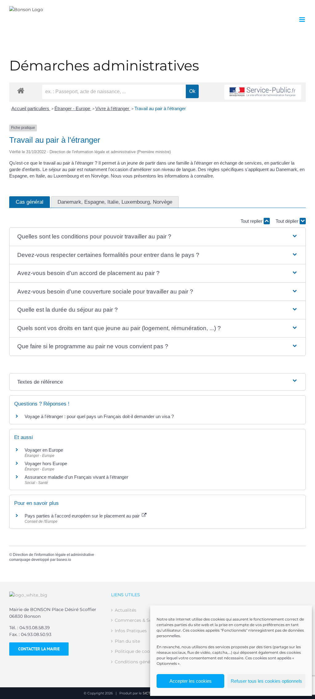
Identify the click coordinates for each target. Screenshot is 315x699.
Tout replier (252, 221)
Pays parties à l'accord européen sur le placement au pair (83, 515)
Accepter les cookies (190, 681)
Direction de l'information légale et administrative (53, 555)
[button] (158, 237)
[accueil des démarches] (21, 90)
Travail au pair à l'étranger (160, 108)
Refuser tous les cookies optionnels (266, 681)
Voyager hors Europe (46, 463)
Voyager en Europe (44, 450)
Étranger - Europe (72, 108)
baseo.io (64, 559)
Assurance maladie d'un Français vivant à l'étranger (76, 477)
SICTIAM (150, 693)
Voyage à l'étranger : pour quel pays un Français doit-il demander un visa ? (99, 416)
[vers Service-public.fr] (262, 92)
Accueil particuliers (30, 108)
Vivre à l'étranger (112, 108)
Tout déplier (288, 221)
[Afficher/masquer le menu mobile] (302, 19)
